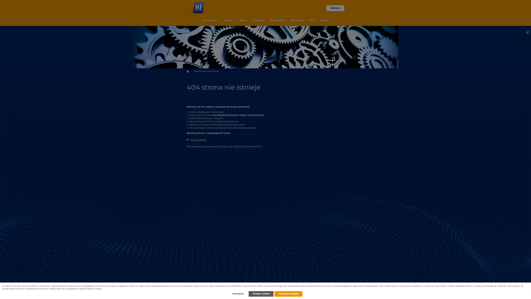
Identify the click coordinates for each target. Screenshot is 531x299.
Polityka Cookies (261, 294)
